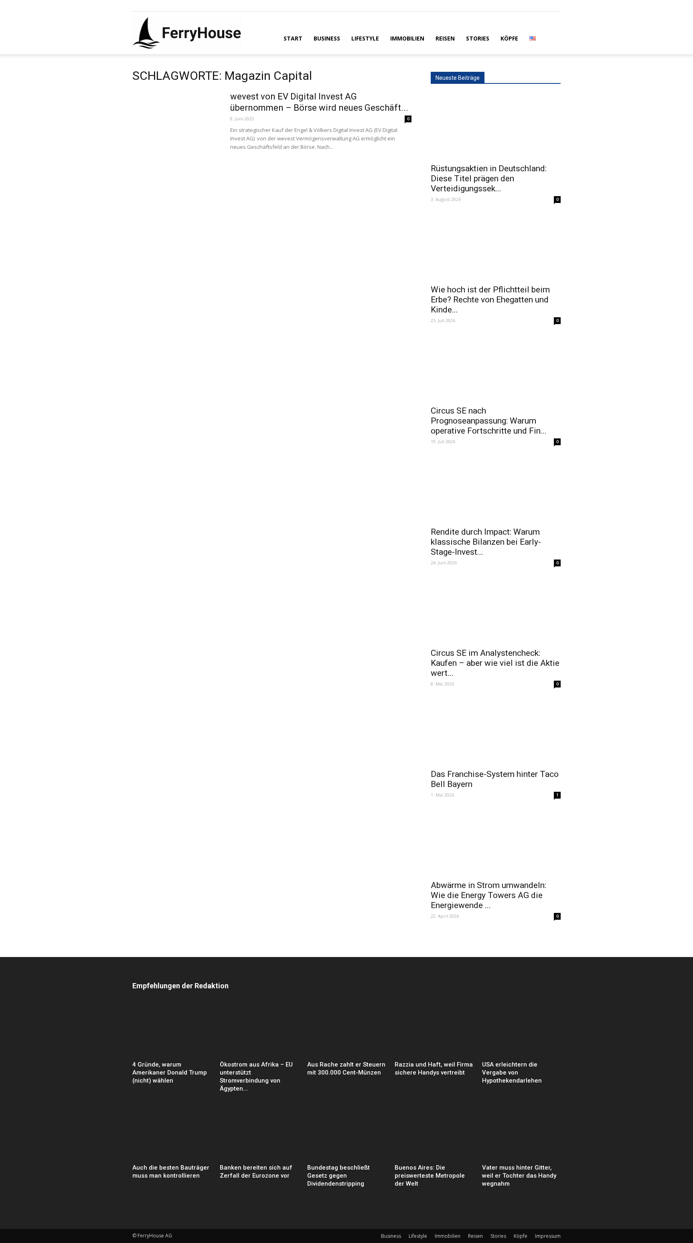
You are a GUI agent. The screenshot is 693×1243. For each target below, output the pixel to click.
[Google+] (152, 5)
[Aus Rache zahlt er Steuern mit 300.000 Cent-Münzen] (346, 1031)
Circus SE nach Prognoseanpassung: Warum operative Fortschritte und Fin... (489, 421)
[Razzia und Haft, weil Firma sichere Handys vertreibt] (434, 1031)
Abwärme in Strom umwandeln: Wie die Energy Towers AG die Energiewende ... (488, 895)
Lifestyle (365, 38)
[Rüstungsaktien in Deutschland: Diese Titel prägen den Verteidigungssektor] (496, 126)
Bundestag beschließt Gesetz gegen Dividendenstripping (338, 1175)
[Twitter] (165, 5)
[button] (551, 37)
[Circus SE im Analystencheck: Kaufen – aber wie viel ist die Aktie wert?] (496, 611)
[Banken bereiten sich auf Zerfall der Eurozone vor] (259, 1134)
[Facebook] (138, 5)
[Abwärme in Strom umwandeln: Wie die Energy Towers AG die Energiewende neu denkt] (496, 843)
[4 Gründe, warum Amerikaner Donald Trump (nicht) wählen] (171, 1031)
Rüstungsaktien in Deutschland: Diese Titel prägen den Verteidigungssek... (489, 178)
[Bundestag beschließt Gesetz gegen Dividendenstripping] (346, 1134)
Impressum (548, 1236)
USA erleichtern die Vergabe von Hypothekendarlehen (512, 1072)
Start (293, 38)
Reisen (445, 38)
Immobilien (407, 38)
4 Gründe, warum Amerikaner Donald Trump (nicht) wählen (169, 1072)
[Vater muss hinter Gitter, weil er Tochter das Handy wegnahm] (521, 1134)
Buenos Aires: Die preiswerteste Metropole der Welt (430, 1175)
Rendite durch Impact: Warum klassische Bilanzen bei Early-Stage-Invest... (486, 542)
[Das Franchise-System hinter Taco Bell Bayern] (496, 732)
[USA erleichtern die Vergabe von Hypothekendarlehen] (521, 1031)
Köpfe (509, 38)
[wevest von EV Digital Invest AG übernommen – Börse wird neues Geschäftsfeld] (176, 121)
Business (327, 38)
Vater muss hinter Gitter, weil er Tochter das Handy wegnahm (519, 1175)
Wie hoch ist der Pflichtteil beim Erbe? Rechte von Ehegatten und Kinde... (490, 299)
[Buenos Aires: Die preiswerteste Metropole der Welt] (434, 1134)
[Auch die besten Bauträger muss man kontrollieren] (171, 1134)
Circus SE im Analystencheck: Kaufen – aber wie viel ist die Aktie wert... (495, 663)
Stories (477, 38)
